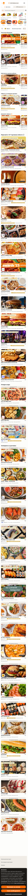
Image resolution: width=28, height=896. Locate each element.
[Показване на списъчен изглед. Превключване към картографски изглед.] (26, 11)
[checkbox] (3, 23)
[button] (3, 3)
